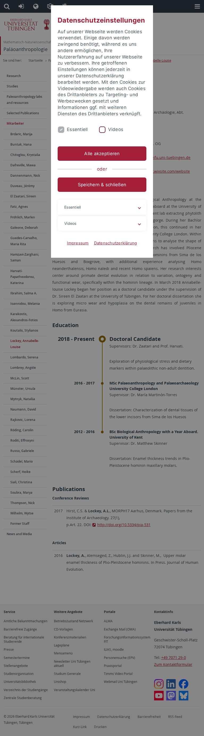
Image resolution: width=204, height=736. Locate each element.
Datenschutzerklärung (115, 243)
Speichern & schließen (102, 184)
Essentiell (77, 129)
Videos (116, 129)
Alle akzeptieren (102, 153)
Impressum (77, 243)
